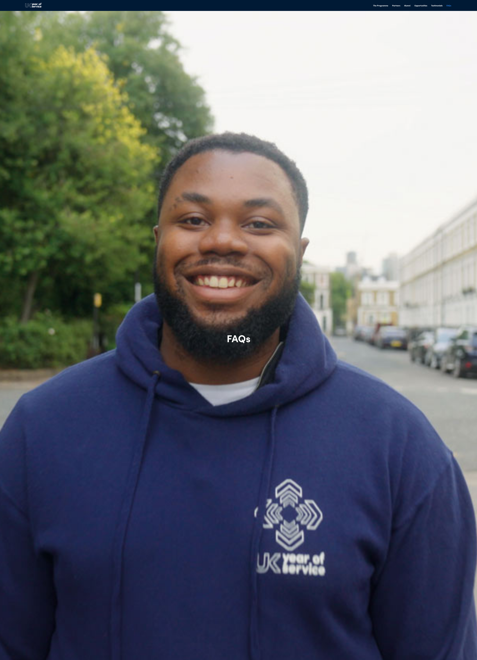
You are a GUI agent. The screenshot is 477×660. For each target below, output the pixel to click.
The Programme (380, 5)
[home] (33, 5)
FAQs (448, 5)
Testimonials (436, 5)
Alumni (407, 5)
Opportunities (420, 5)
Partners (396, 5)
